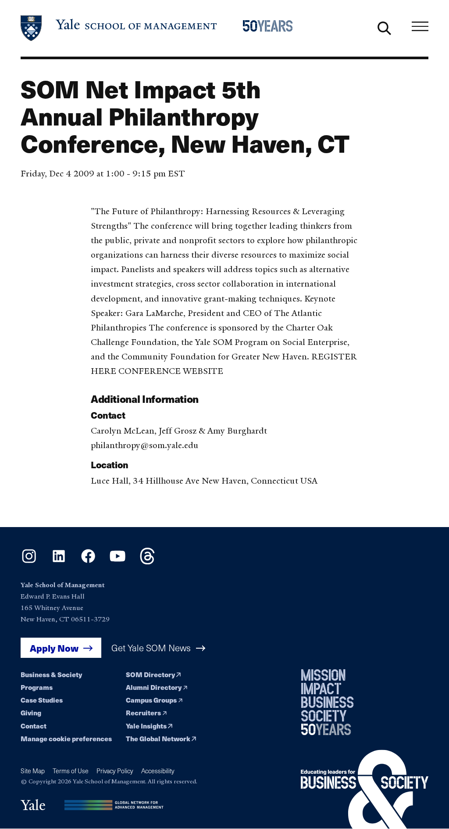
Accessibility (158, 771)
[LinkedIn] (58, 561)
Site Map (33, 771)
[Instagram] (29, 561)
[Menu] (420, 26)
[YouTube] (117, 561)
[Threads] (147, 561)
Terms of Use (71, 771)
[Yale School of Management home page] (119, 28)
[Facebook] (88, 561)
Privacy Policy (114, 771)
